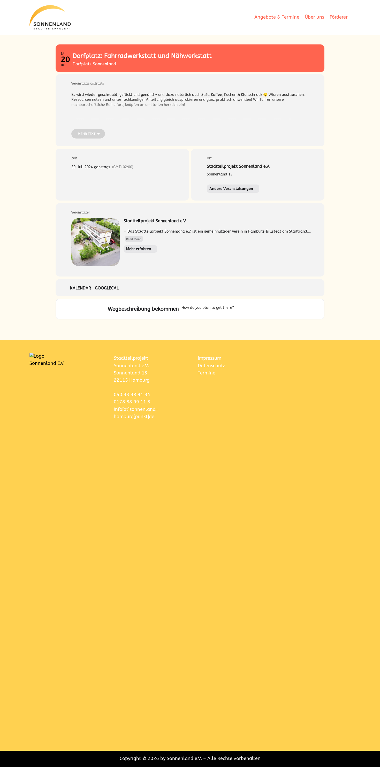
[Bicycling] (272, 309)
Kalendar (80, 288)
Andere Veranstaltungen (231, 188)
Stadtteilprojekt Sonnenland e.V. (155, 220)
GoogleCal (107, 288)
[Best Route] (239, 309)
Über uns (314, 17)
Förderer (339, 17)
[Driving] (247, 309)
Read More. (134, 239)
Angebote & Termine (276, 17)
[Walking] (265, 309)
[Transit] (257, 309)
